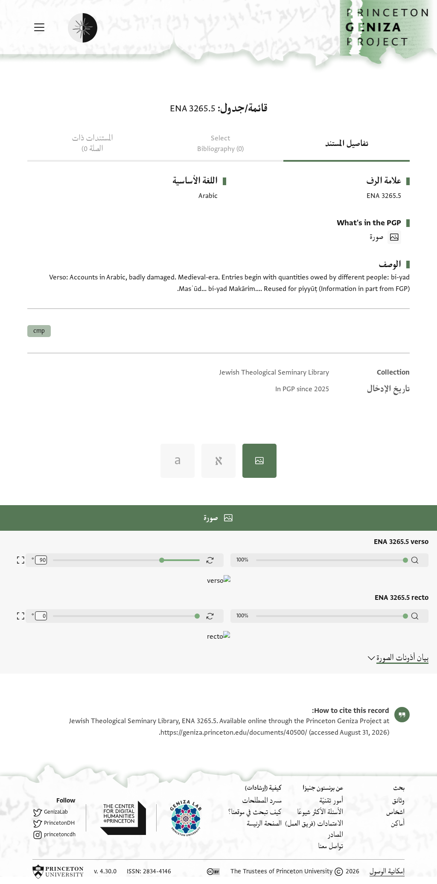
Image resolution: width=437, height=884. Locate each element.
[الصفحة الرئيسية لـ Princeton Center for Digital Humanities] (116, 818)
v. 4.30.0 (105, 871)
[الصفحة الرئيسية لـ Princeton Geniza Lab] (178, 818)
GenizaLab (56, 811)
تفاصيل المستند (346, 144)
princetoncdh (60, 834)
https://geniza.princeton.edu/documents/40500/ (233, 732)
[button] (388, 32)
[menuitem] (398, 801)
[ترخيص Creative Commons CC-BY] (213, 871)
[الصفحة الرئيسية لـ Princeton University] (58, 871)
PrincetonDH (59, 823)
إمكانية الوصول (387, 871)
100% (242, 559)
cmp (39, 331)
